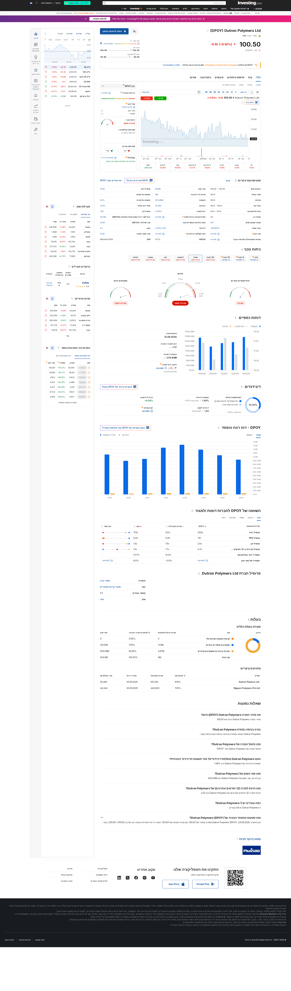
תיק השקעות (101, 874)
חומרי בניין (105, 580)
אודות (69, 868)
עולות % (73, 214)
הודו (102, 599)
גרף (250, 77)
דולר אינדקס (85, 96)
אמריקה (150, 13)
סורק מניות (151, 9)
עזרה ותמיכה (66, 881)
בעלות (241, 85)
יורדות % (62, 214)
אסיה (121, 13)
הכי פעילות (85, 214)
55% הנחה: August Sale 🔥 (77, 3)
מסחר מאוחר (192, 13)
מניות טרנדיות (82, 298)
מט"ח (87, 33)
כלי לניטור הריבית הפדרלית (106, 13)
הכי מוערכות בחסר (82, 355)
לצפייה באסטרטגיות (171, 65)
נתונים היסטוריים (228, 85)
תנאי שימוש (39, 940)
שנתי (258, 435)
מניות (257, 13)
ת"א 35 (87, 67)
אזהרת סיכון (9, 940)
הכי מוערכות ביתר (63, 355)
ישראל (236, 13)
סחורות (69, 33)
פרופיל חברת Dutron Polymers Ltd (231, 573)
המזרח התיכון (131, 13)
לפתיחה (201, 560)
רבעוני (249, 435)
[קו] (252, 92)
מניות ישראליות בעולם (176, 13)
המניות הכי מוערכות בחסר (75, 347)
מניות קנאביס (160, 13)
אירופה (141, 13)
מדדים (79, 33)
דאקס (87, 91)
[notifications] (36, 2)
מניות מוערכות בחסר (64, 13)
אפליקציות (102, 868)
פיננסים (219, 77)
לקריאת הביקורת (49, 284)
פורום (193, 77)
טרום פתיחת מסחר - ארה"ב (210, 13)
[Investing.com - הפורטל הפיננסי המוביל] (250, 3)
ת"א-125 (86, 72)
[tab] (254, 258)
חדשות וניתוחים (235, 77)
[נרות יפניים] (257, 92)
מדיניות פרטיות (24, 940)
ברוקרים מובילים (81, 266)
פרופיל (249, 85)
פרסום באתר (66, 874)
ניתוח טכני (205, 77)
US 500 (87, 81)
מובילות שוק (83, 206)
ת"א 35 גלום (85, 77)
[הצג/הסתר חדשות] (199, 92)
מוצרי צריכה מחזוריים (110, 587)
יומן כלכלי (164, 9)
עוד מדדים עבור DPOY (111, 180)
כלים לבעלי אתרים (99, 881)
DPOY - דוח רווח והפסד (241, 427)
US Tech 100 (84, 86)
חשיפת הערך (108, 43)
